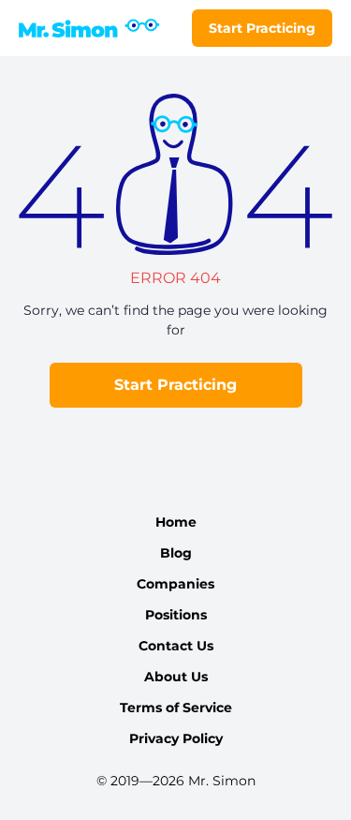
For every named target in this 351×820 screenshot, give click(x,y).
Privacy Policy (176, 738)
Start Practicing (262, 28)
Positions (176, 614)
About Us (176, 676)
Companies (175, 583)
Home (176, 522)
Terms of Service (176, 707)
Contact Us (176, 645)
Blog (176, 552)
